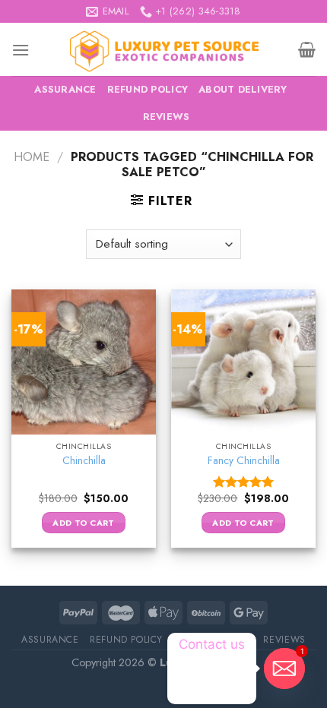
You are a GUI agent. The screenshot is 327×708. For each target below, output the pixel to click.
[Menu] (20, 49)
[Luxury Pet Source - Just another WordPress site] (164, 49)
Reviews (166, 116)
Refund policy (147, 89)
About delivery (242, 89)
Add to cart (83, 523)
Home (31, 157)
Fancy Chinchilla (244, 461)
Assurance (65, 89)
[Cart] (307, 49)
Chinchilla (84, 461)
